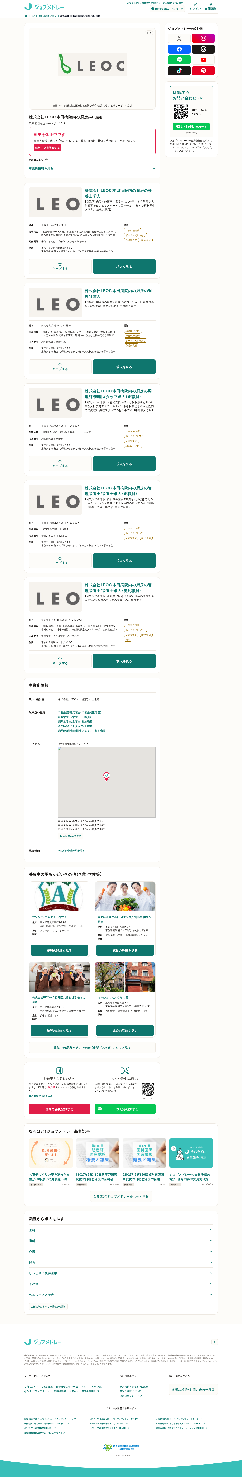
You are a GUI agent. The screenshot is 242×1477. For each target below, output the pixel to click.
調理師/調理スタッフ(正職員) (76, 726)
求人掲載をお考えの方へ (174, 2)
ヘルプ (84, 1386)
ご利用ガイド (156, 2)
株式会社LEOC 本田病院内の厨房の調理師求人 (118, 293)
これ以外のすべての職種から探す (48, 1306)
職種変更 (146, 2)
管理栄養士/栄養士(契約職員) (76, 721)
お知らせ (74, 1391)
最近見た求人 (162, 8)
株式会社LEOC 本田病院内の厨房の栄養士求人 (118, 193)
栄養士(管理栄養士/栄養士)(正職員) (79, 712)
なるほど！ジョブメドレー (37, 1391)
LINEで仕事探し (134, 2)
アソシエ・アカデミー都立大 (49, 917)
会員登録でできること (41, 1095)
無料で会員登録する (47, 147)
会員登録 (210, 8)
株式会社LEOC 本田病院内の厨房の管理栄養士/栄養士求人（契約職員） (118, 587)
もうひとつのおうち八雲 (113, 997)
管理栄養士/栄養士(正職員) (74, 717)
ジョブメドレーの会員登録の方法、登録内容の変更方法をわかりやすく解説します (190, 1176)
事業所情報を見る (41, 168)
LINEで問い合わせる (194, 126)
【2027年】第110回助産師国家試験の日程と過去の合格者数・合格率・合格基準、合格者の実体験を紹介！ (97, 1176)
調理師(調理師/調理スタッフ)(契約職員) (82, 730)
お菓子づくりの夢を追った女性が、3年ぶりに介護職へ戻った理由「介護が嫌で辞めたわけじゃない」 (50, 1176)
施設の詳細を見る (67, 951)
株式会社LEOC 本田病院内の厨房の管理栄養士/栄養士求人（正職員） (118, 490)
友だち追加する (127, 1109)
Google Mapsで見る (70, 836)
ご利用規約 (47, 1386)
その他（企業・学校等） (71, 850)
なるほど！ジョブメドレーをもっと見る (121, 1196)
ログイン (195, 8)
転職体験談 (60, 1391)
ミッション (97, 1386)
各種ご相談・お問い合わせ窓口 (193, 1389)
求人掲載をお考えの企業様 (134, 1386)
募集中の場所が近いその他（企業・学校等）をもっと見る (92, 1047)
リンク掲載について (130, 1391)
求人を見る (124, 266)
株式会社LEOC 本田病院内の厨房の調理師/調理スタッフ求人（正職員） (118, 393)
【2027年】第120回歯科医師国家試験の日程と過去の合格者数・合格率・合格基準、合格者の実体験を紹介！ (144, 1176)
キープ (179, 8)
